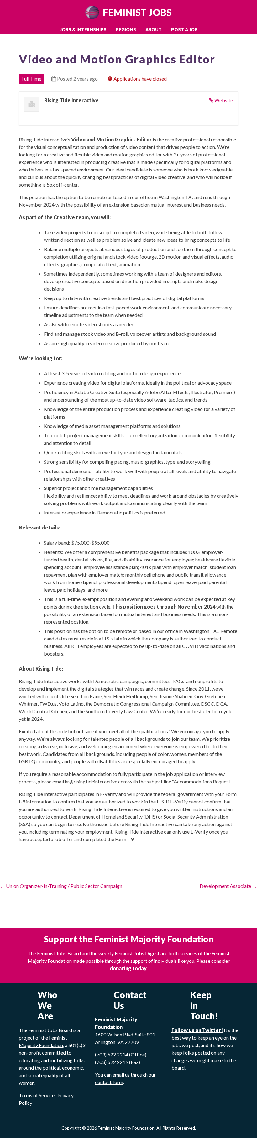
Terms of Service (37, 1095)
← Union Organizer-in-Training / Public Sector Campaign (61, 886)
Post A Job (184, 29)
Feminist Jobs (137, 12)
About (153, 29)
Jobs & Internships (83, 29)
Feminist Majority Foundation (126, 1127)
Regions (126, 29)
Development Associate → (228, 886)
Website (223, 100)
